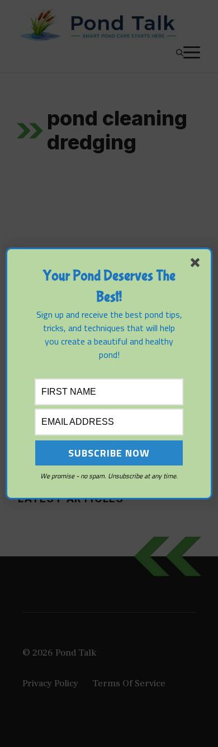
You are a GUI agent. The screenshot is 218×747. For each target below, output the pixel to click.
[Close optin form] (197, 264)
